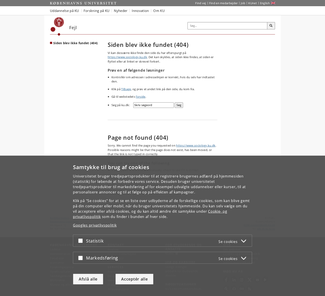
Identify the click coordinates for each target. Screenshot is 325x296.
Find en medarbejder (223, 3)
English (265, 3)
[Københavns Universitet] (57, 26)
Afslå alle (88, 279)
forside (140, 97)
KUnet (252, 3)
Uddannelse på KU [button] (64, 10)
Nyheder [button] (120, 10)
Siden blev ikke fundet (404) (75, 43)
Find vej (200, 3)
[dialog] (162, 226)
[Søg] (271, 26)
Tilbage (126, 89)
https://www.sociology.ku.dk (127, 57)
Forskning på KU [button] (97, 10)
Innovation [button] (140, 10)
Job (243, 3)
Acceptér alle (134, 279)
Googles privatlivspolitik (95, 225)
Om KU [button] (159, 10)
